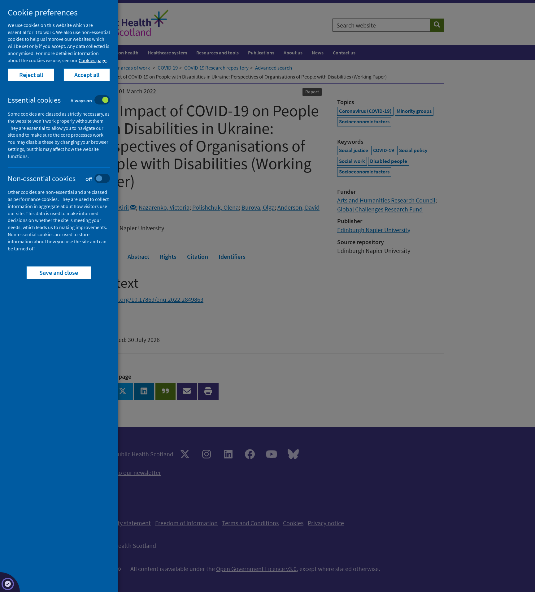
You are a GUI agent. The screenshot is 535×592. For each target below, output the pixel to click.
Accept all (86, 75)
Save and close (59, 272)
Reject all (31, 75)
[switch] (64, 101)
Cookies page (93, 60)
